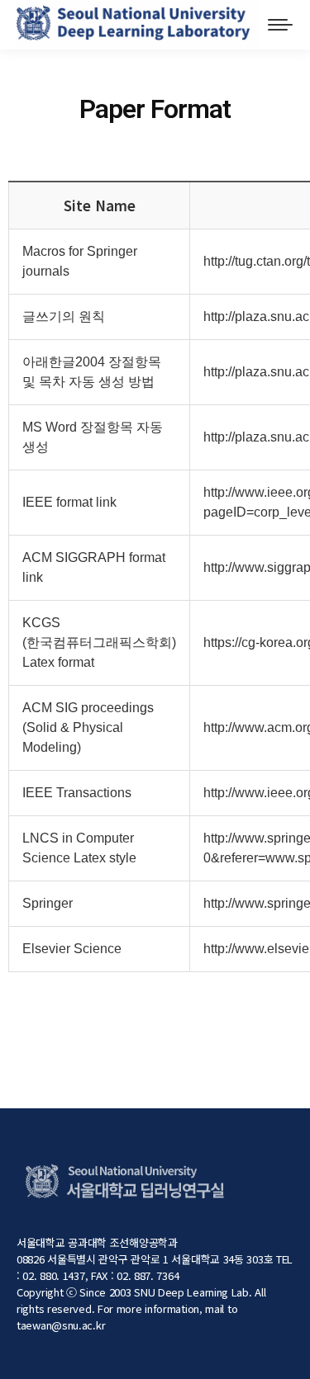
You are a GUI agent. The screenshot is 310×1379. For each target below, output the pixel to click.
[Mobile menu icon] (280, 25)
